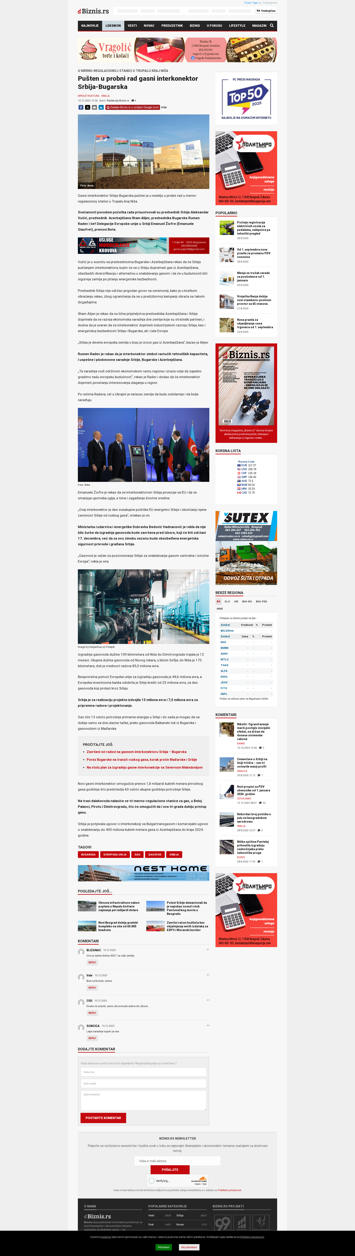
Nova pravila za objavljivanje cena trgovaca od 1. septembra (255, 323)
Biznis (195, 26)
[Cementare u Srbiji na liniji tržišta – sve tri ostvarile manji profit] (227, 764)
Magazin (259, 26)
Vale (89, 975)
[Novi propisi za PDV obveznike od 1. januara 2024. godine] (227, 791)
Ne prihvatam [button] (189, 1247)
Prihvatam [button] (163, 1247)
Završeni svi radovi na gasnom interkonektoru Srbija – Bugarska (137, 752)
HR (236, 601)
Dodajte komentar (96, 1049)
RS (218, 601)
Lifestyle (237, 26)
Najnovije (90, 26)
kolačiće (106, 1237)
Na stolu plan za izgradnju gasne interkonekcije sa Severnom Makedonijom (145, 767)
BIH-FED (261, 601)
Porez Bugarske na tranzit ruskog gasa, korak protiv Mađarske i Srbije (142, 760)
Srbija (105, 95)
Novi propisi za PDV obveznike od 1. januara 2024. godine (253, 790)
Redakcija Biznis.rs (118, 100)
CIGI (89, 1000)
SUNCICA (93, 1026)
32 (264, 802)
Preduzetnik (172, 26)
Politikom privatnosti (229, 1190)
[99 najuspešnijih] (222, 1223)
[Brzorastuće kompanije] (242, 1223)
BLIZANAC (93, 950)
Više (164, 107)
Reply (92, 962)
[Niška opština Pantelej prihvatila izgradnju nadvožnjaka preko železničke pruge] (227, 846)
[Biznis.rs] (97, 1216)
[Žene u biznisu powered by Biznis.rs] (261, 1223)
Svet (151, 1224)
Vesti (132, 26)
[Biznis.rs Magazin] (246, 385)
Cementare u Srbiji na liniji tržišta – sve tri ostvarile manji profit (252, 763)
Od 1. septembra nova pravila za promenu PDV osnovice (253, 253)
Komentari (88, 941)
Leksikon (113, 26)
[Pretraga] (271, 26)
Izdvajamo (244, 798)
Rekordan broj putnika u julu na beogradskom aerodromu (254, 818)
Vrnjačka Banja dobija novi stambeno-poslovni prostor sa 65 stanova (254, 300)
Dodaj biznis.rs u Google (46, 85)
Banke (241, 743)
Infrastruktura (88, 95)
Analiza (242, 771)
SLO (227, 601)
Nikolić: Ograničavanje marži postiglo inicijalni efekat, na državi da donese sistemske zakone (253, 732)
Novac (149, 26)
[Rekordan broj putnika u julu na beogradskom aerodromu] (227, 819)
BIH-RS (247, 601)
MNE (220, 608)
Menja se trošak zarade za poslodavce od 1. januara (253, 276)
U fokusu (214, 26)
